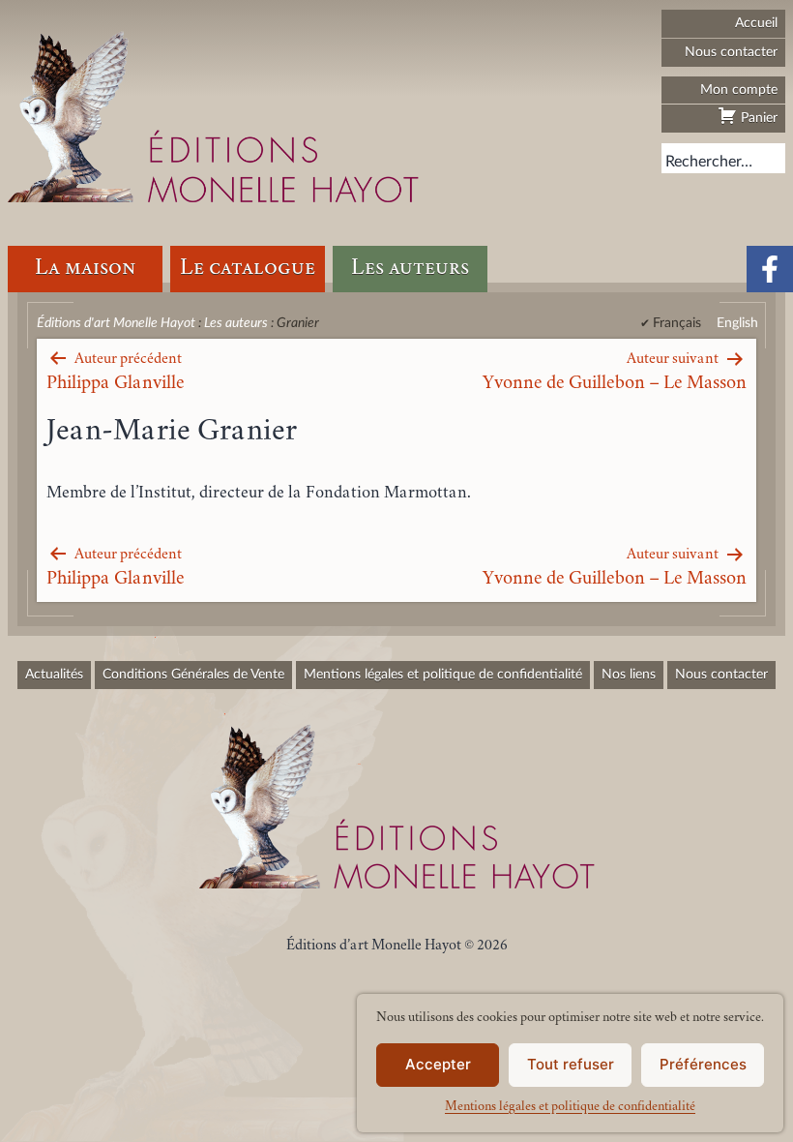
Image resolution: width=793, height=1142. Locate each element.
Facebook (770, 269)
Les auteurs (410, 268)
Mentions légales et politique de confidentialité (570, 1107)
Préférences (703, 1064)
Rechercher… (708, 161)
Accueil (756, 22)
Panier (757, 117)
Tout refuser (570, 1064)
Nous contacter (731, 52)
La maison (85, 268)
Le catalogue (247, 268)
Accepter (438, 1064)
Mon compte (739, 89)
